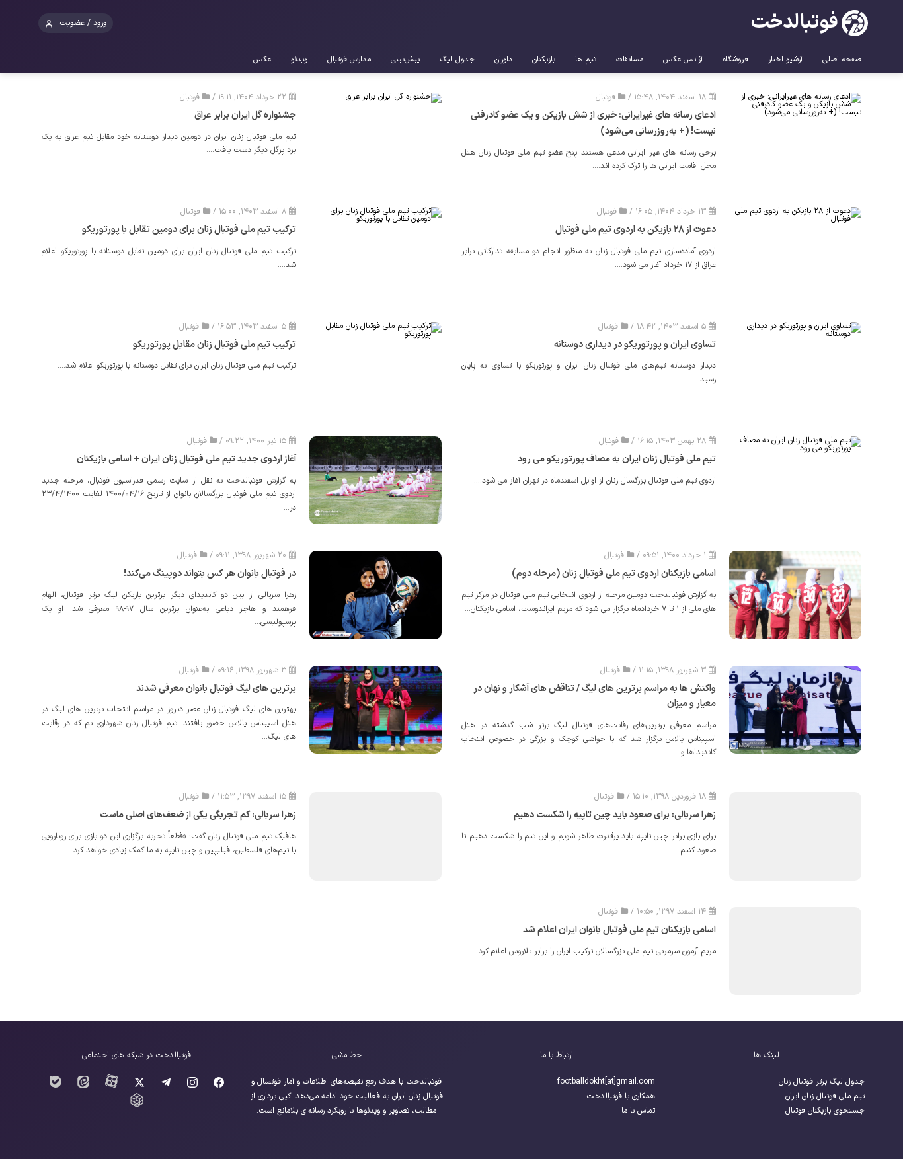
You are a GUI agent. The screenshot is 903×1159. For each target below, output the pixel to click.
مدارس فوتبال (349, 59)
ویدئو (299, 59)
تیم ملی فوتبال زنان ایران (825, 1096)
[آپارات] (111, 1086)
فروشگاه (735, 59)
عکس (262, 59)
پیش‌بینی (405, 59)
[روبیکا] (137, 1105)
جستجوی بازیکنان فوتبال (825, 1111)
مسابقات (629, 59)
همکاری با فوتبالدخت (620, 1096)
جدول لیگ (457, 59)
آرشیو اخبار (785, 59)
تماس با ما (638, 1111)
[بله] (55, 1086)
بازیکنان (543, 59)
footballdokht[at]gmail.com (606, 1082)
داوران (503, 59)
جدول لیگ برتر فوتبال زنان (822, 1082)
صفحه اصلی (841, 59)
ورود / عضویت (82, 23)
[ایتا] (83, 1086)
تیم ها (585, 59)
